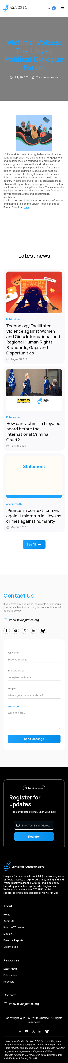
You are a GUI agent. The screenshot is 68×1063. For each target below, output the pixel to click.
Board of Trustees (13, 927)
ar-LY (50, 6)
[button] (63, 8)
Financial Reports (13, 940)
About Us (8, 920)
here (26, 207)
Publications (10, 975)
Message (13, 706)
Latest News (10, 968)
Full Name (13, 652)
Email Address (16, 670)
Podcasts (8, 981)
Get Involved (10, 946)
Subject (12, 688)
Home (6, 914)
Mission (7, 933)
